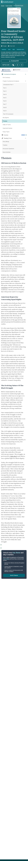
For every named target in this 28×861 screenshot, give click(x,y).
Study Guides (9, 5)
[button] (13, 65)
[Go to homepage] (7, 2)
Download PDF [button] (15, 61)
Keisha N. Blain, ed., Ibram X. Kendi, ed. (12, 42)
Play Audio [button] (7, 65)
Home (2, 5)
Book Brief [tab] (17, 69)
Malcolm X (13, 456)
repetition (4, 287)
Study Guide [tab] (7, 69)
